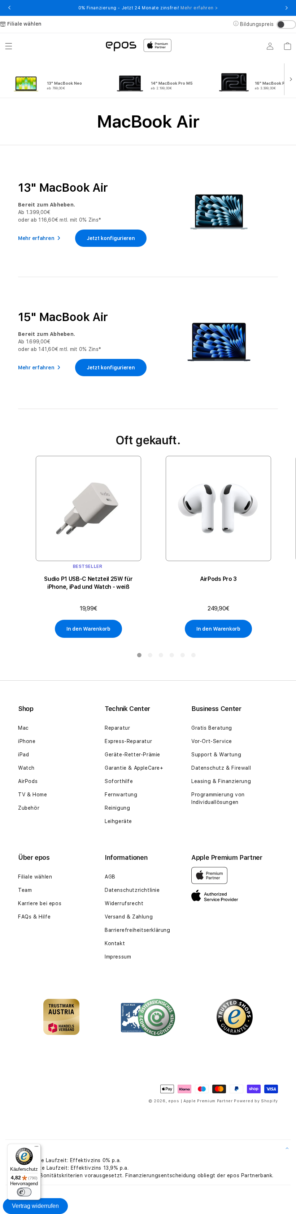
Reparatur (117, 728)
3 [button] (160, 656)
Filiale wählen (35, 877)
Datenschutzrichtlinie (132, 890)
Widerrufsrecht (124, 903)
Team (25, 890)
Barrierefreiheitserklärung (137, 930)
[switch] (24, 1192)
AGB (110, 877)
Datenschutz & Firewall (221, 768)
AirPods (28, 781)
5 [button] (182, 656)
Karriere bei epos (39, 903)
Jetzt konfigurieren (111, 238)
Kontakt (115, 943)
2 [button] (149, 656)
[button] (8, 46)
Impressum (118, 957)
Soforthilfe (119, 781)
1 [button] (139, 656)
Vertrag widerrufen (35, 1206)
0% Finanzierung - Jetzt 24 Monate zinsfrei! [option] (148, 7)
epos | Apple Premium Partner (200, 1101)
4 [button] (171, 656)
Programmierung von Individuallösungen (218, 798)
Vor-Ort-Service (211, 741)
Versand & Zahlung (129, 917)
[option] (58, 78)
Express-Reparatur (128, 741)
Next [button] (286, 8)
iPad (23, 754)
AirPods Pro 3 (218, 578)
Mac (23, 728)
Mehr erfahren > (199, 7)
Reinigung (117, 808)
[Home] (121, 46)
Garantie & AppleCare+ (134, 768)
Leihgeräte (118, 821)
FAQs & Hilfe (34, 917)
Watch (26, 768)
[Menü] (36, 1148)
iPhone (27, 741)
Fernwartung (121, 794)
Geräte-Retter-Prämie (132, 754)
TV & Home (32, 794)
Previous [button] (9, 8)
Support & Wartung (216, 754)
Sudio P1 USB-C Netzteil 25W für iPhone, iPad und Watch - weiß (88, 582)
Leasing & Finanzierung (221, 781)
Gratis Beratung (211, 728)
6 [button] (193, 656)
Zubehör (28, 808)
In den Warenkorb (88, 629)
